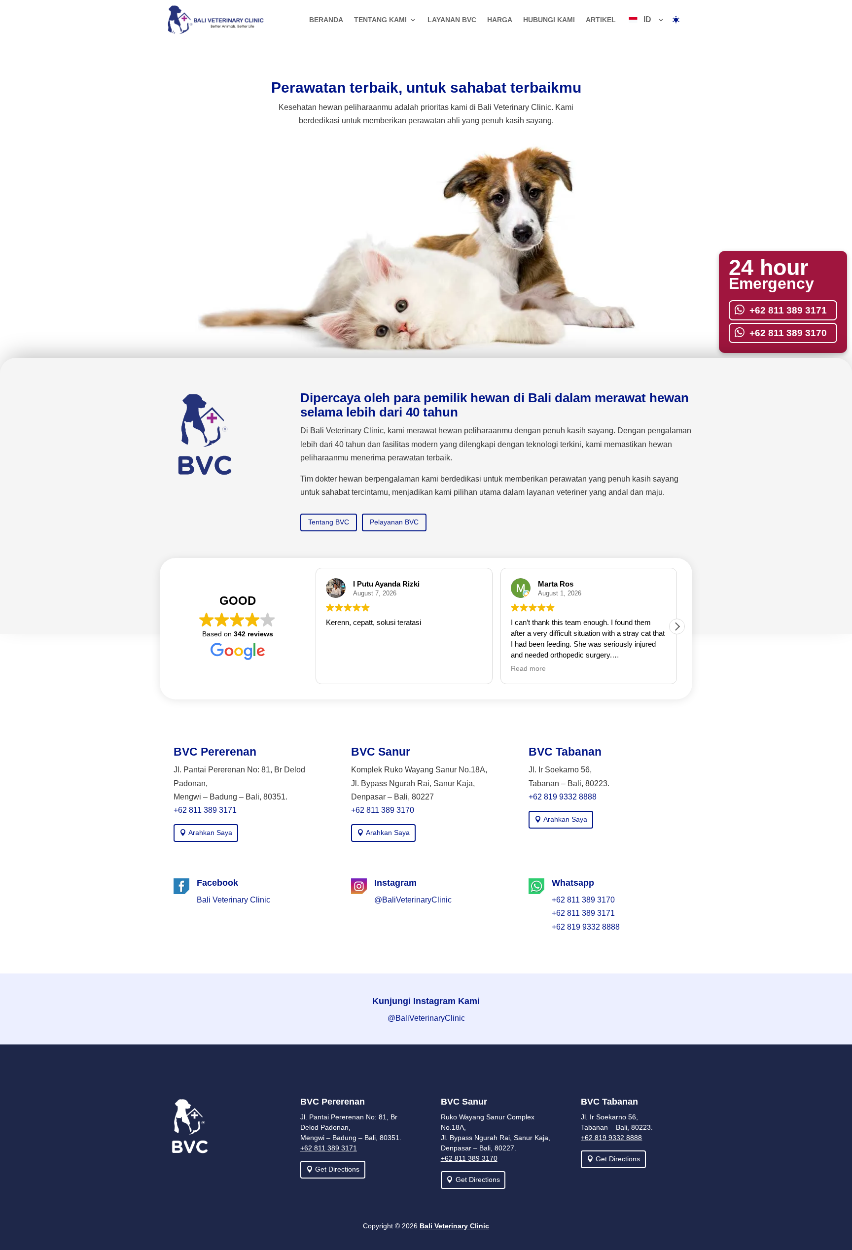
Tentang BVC (328, 522)
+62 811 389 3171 (205, 810)
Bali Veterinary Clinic (233, 900)
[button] (677, 626)
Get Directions (337, 1169)
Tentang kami (380, 20)
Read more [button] (528, 668)
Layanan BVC (451, 20)
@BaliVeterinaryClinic (413, 900)
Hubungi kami (549, 20)
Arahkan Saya (210, 832)
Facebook (217, 883)
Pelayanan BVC (394, 522)
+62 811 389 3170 (382, 810)
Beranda (326, 20)
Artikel (601, 20)
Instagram (395, 883)
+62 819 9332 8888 (563, 797)
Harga (499, 20)
